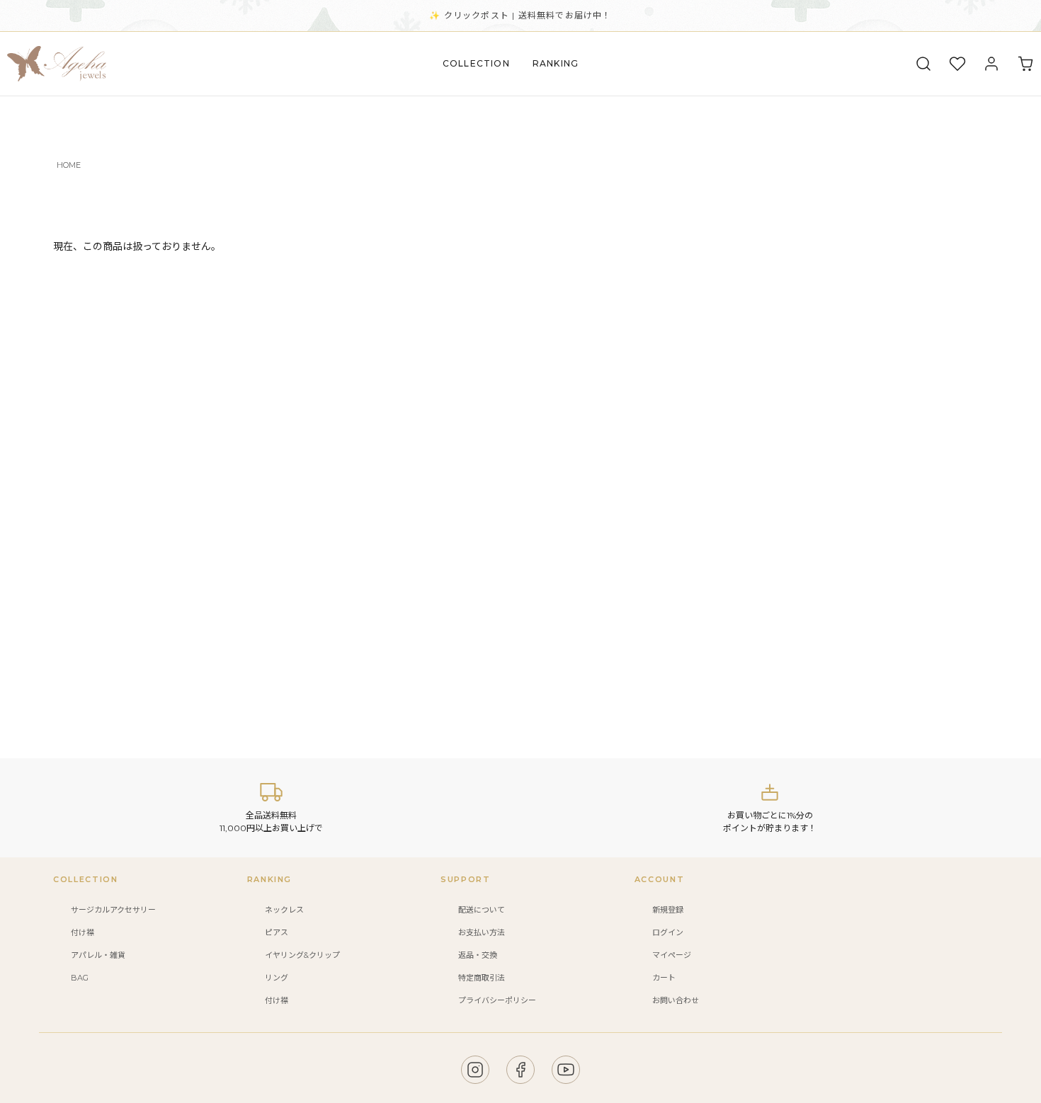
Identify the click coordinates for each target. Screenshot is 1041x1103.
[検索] (923, 63)
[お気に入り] (957, 63)
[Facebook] (520, 1070)
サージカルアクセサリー (113, 910)
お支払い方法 (481, 932)
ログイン (667, 932)
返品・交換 (477, 955)
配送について (481, 910)
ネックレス (284, 910)
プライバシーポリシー (497, 1000)
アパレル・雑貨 (98, 955)
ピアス (276, 932)
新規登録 (667, 910)
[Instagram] (475, 1070)
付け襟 (82, 932)
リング (276, 978)
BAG (80, 978)
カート (664, 978)
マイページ (671, 955)
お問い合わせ (675, 1000)
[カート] (1025, 63)
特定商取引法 (481, 978)
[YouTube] (566, 1070)
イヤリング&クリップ (302, 955)
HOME (69, 165)
